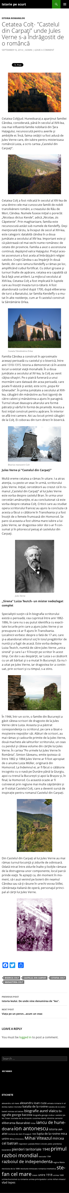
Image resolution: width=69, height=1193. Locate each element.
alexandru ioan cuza (33, 1103)
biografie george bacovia (32, 1113)
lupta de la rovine (48, 1134)
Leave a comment (44, 49)
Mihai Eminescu (17, 1139)
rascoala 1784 (45, 1156)
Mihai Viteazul (38, 1138)
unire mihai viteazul (56, 1179)
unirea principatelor (38, 1179)
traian (35, 1175)
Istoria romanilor (13, 18)
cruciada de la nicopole (21, 1118)
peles (50, 1144)
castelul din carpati (35, 977)
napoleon (23, 1144)
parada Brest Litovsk (37, 1144)
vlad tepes (8, 1182)
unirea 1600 (58, 1175)
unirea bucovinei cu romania (15, 1179)
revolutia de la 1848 (11, 1168)
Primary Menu (65, 4)
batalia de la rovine (35, 1106)
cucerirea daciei (39, 1118)
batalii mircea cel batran (13, 1111)
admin (28, 49)
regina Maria (59, 1162)
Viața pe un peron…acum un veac (22, 1011)
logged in (25, 1037)
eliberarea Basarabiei (16, 1123)
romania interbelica (47, 1168)
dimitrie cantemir (55, 1118)
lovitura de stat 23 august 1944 (22, 1134)
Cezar (7, 1118)
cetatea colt (58, 977)
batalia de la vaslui (56, 1107)
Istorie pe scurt (14, 4)
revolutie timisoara (29, 1168)
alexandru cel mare (10, 1103)
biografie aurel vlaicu (41, 1110)
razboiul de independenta (27, 1161)
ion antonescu (31, 1128)
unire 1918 (45, 1175)
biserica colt (12, 977)
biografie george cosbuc (44, 1115)
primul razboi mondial (34, 1152)
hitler (33, 1123)
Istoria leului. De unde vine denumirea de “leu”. (30, 999)
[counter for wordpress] (7, 1071)
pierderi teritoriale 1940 (31, 1149)
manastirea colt (14, 982)
